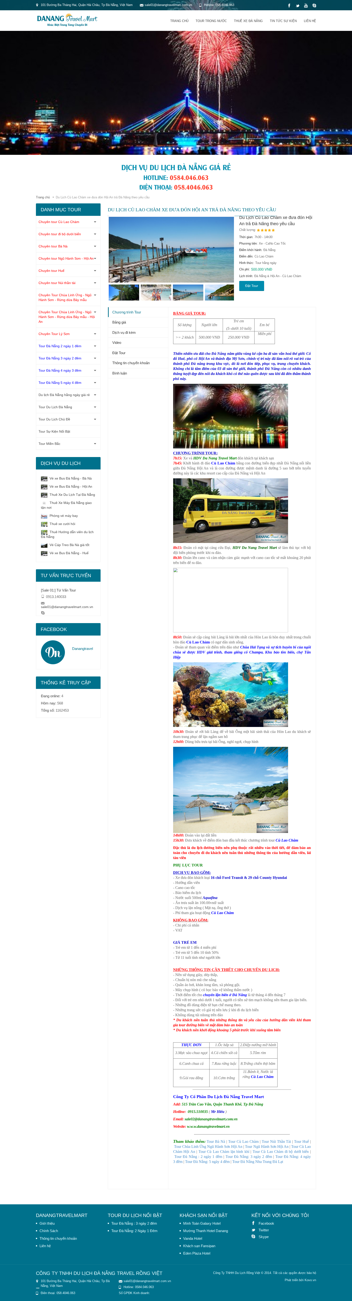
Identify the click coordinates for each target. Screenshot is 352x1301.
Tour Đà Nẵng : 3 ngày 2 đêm (134, 1223)
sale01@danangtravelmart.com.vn (67, 607)
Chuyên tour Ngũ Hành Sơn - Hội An (66, 258)
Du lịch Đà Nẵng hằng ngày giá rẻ (64, 395)
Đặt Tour (251, 286)
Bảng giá (119, 322)
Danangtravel (82, 649)
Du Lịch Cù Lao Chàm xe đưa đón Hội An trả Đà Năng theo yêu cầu (275, 220)
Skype (255, 1236)
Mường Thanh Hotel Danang (205, 1231)
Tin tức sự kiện (283, 21)
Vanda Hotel (192, 1238)
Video (116, 343)
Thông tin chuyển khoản (131, 363)
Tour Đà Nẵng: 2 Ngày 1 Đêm (134, 1231)
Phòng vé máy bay (63, 516)
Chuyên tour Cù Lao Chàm (59, 222)
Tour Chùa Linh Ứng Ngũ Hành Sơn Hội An (208, 1147)
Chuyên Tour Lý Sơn (54, 334)
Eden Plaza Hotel (196, 1253)
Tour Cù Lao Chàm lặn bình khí (224, 1152)
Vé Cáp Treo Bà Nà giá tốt (69, 545)
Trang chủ (179, 21)
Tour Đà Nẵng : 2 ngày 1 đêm (198, 1157)
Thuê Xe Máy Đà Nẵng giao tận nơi (66, 505)
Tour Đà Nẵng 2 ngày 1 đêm (60, 346)
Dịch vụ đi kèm (124, 332)
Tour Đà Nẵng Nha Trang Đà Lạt (257, 1162)
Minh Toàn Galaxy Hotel (202, 1223)
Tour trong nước (211, 21)
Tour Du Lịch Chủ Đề (54, 419)
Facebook (255, 1223)
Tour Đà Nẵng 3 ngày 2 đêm (60, 358)
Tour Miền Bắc (49, 444)
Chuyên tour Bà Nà (53, 246)
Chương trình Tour (126, 312)
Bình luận (119, 373)
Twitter (255, 1230)
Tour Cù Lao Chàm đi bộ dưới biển (281, 1152)
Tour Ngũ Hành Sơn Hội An (266, 1147)
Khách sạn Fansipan (199, 1246)
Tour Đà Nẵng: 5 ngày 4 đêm (207, 1162)
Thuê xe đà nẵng (248, 21)
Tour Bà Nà (216, 1141)
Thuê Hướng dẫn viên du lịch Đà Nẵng (67, 534)
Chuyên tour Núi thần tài (57, 283)
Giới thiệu (47, 1223)
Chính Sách (49, 1231)
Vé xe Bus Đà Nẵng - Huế (69, 553)
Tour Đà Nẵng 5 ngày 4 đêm (60, 383)
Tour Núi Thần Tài (276, 1141)
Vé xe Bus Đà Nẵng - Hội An (70, 486)
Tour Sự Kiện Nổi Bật (54, 431)
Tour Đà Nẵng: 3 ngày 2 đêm (249, 1157)
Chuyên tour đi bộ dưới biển (60, 234)
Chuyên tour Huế (51, 271)
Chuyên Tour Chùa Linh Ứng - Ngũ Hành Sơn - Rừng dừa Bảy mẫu (65, 297)
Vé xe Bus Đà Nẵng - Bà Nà (70, 478)
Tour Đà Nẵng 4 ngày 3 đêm (60, 370)
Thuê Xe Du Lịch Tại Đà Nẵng (72, 495)
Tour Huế (301, 1141)
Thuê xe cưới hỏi (62, 524)
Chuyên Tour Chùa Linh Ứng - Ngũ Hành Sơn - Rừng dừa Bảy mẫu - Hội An (67, 317)
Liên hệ (310, 21)
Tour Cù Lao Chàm (243, 1141)
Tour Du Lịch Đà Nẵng (55, 407)
